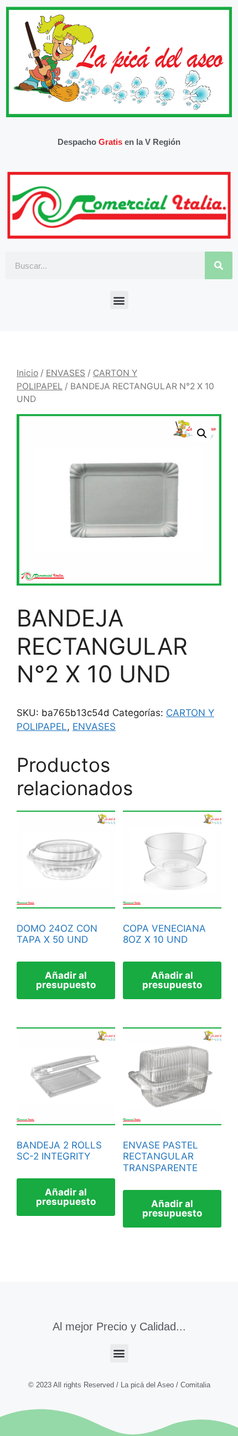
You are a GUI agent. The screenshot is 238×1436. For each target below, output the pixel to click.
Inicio (27, 373)
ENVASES (65, 373)
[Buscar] (218, 265)
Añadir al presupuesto (66, 980)
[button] (119, 300)
